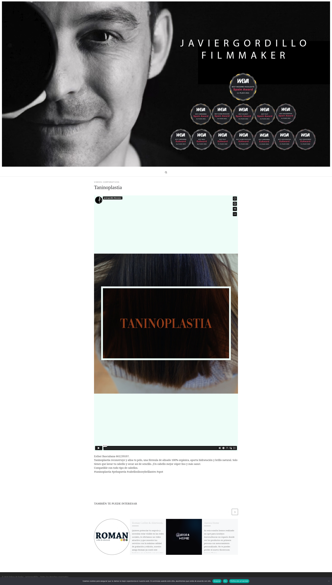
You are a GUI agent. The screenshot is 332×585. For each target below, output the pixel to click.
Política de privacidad (239, 581)
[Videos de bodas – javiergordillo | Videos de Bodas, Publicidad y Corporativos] (166, 83)
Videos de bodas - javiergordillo (23, 577)
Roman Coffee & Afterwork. (147, 522)
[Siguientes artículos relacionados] (235, 512)
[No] (328, 581)
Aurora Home (211, 522)
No (225, 581)
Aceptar (217, 581)
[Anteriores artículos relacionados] (228, 512)
